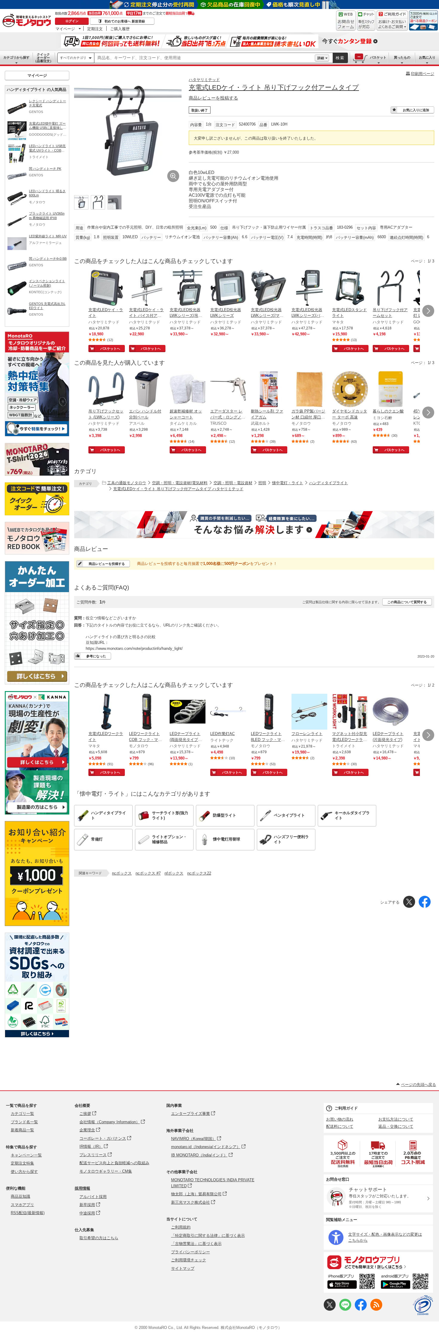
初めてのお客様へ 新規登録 (125, 21)
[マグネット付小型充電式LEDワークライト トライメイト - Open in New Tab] (350, 712)
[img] (28, 21)
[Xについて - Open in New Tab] (330, 1309)
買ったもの (402, 57)
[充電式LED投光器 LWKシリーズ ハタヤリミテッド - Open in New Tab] (228, 288)
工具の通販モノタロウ (126, 483)
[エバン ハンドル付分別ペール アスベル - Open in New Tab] (147, 389)
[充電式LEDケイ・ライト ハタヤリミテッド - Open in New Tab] (106, 288)
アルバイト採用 (93, 1196)
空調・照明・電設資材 (233, 483)
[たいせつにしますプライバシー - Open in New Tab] (423, 1305)
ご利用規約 (181, 1227)
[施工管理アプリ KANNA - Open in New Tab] (37, 767)
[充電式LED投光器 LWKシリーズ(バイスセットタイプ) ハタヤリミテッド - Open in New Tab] (309, 288)
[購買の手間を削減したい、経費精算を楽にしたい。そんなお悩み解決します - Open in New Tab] (254, 524)
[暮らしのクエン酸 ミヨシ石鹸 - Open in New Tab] (391, 389)
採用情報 (82, 1188)
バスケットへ (110, 348)
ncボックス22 (199, 873)
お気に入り (427, 57)
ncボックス (122, 873)
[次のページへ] (428, 311)
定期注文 (95, 29)
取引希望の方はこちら (98, 1238)
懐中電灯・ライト (287, 483)
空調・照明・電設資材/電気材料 (180, 483)
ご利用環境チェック (188, 1260)
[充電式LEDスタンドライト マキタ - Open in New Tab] (350, 288)
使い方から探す (24, 1171)
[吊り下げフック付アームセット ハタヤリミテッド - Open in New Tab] (391, 288)
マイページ (65, 29)
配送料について (339, 1126)
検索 (340, 58)
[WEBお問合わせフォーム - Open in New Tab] (346, 20)
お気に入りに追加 (416, 110)
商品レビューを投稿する (213, 97)
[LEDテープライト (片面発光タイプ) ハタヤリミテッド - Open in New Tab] (391, 712)
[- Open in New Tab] (343, 1154)
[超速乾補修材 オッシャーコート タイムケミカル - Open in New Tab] (187, 389)
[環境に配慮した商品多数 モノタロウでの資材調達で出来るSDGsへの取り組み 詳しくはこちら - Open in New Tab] (37, 1035)
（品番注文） (43, 58)
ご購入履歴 (120, 29)
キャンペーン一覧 (26, 1155)
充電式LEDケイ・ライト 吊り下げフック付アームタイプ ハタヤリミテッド (178, 489)
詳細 (320, 58)
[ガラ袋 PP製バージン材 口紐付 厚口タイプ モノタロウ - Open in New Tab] (309, 389)
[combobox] (204, 58)
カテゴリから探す (16, 57)
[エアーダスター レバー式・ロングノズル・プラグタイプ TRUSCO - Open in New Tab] (228, 389)
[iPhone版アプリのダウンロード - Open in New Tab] (351, 1282)
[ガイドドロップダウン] (392, 25)
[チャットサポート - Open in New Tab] (366, 20)
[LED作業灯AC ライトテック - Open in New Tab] (228, 712)
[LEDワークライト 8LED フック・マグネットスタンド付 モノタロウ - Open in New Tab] (269, 712)
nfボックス (174, 873)
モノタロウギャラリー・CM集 (105, 1171)
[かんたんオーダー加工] (37, 682)
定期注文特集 (22, 1163)
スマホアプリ (22, 1204)
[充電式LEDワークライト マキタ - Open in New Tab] (106, 712)
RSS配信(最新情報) (27, 1213)
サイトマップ (182, 1268)
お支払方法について (395, 1119)
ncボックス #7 (148, 873)
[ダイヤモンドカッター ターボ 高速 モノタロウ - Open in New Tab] (350, 389)
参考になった (96, 656)
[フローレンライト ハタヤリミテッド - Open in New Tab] (309, 712)
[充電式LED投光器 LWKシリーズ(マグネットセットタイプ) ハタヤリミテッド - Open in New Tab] (269, 288)
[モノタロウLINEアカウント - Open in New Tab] (345, 1309)
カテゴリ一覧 (22, 1113)
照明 (262, 483)
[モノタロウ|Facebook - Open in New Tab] (361, 1309)
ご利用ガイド (346, 1108)
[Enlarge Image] (173, 176)
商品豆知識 (20, 1196)
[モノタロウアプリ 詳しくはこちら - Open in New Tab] (378, 1262)
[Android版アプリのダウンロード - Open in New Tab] (405, 1282)
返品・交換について (395, 1126)
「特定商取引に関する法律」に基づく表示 (208, 1235)
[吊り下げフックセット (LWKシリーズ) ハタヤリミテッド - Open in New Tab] (106, 389)
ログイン (72, 21)
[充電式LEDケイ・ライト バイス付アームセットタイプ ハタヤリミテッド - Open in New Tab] (147, 288)
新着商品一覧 (22, 1130)
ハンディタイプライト (328, 483)
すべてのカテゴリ (73, 57)
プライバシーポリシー (190, 1252)
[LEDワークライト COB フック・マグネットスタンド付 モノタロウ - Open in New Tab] (147, 712)
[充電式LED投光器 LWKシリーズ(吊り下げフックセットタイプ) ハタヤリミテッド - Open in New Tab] (187, 288)
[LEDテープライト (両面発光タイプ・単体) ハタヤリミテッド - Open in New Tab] (187, 712)
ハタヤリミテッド (204, 79)
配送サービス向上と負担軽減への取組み (114, 1163)
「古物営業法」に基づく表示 (196, 1243)
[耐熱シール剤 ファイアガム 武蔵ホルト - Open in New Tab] (269, 389)
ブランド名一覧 (24, 1122)
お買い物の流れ (339, 1119)
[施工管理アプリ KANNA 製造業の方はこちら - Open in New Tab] (37, 812)
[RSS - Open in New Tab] (376, 1309)
